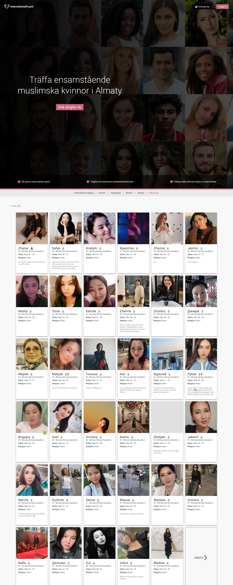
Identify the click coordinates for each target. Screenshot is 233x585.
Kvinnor (102, 193)
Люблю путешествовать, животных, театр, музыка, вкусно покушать (165, 390)
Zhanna (159, 248)
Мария (23, 374)
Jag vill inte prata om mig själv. (65, 388)
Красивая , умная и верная (131, 514)
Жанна (125, 500)
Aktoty (23, 311)
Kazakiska (116, 193)
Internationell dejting (83, 193)
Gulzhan (58, 500)
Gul (88, 563)
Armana (92, 437)
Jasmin (192, 248)
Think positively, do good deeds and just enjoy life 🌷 (31, 515)
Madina (159, 563)
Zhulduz (160, 311)
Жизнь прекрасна (94, 388)
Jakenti (192, 437)
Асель (124, 437)
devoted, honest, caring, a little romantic (166, 452)
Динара (193, 311)
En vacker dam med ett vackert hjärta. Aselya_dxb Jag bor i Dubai (132, 390)
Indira (124, 563)
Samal (90, 500)
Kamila (91, 311)
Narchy (23, 500)
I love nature (192, 262)
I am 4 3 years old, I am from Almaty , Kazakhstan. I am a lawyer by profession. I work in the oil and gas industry (132, 328)
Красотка (127, 248)
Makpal (57, 374)
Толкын (92, 374)
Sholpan (159, 437)
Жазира (159, 500)
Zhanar (23, 248)
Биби (22, 563)
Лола (56, 311)
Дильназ (59, 563)
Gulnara (193, 500)
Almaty (129, 193)
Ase (122, 374)
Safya (56, 248)
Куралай (160, 374)
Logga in (222, 6)
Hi (154, 262)
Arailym (91, 248)
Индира (24, 437)
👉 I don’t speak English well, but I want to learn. (31, 263)
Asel (55, 437)
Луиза (191, 374)
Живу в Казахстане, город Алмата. (131, 578)
